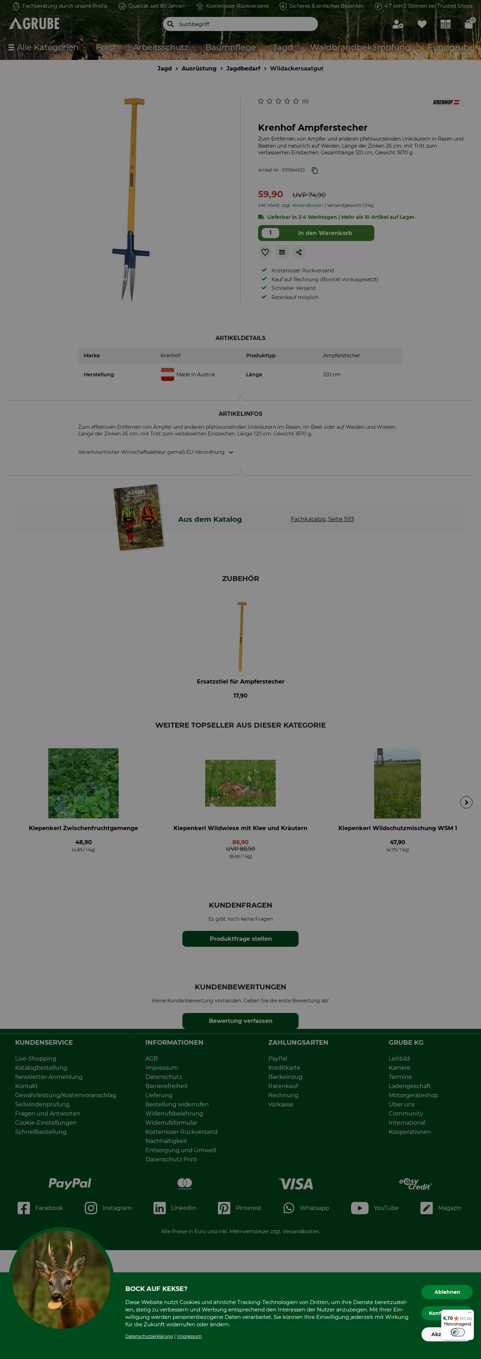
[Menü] (470, 1314)
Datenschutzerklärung (149, 1336)
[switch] (458, 1332)
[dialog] (240, 679)
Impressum (189, 1336)
